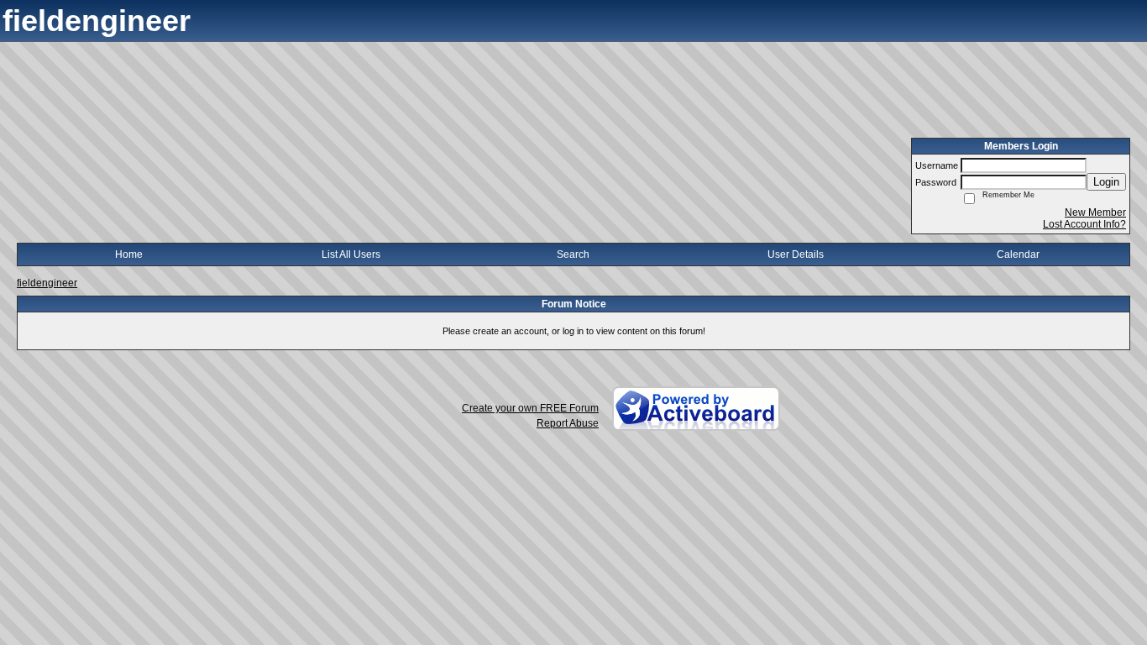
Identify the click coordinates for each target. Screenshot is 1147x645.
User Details (795, 254)
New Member (1095, 212)
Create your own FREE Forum (530, 408)
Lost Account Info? (1084, 224)
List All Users (351, 254)
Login (1106, 182)
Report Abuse (568, 423)
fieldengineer (47, 283)
